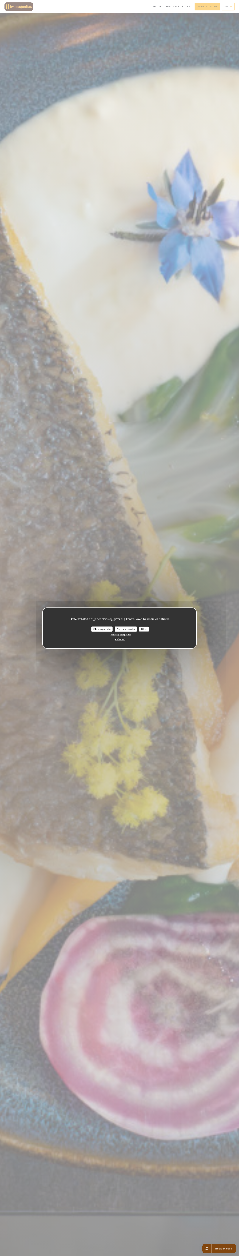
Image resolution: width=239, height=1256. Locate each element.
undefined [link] (120, 639)
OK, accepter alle (102, 629)
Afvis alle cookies (126, 629)
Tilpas (144, 629)
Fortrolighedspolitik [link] (121, 634)
